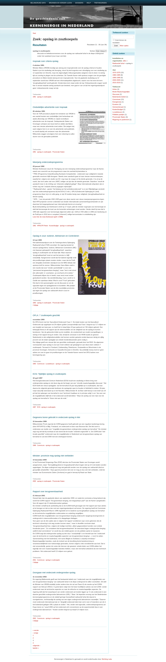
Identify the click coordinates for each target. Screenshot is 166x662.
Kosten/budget (54, 226)
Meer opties (124, 46)
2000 (34, 481)
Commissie (40, 364)
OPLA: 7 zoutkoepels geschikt (46, 315)
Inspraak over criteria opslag (45, 61)
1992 (34, 226)
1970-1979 (116, 72)
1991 (34, 97)
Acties (114, 89)
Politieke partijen (118, 114)
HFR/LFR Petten (42, 226)
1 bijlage (35, 305)
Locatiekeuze (50, 364)
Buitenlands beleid (119, 97)
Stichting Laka (107, 659)
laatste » (36, 648)
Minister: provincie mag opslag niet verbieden (53, 456)
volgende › (36, 645)
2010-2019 (116, 82)
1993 (34, 303)
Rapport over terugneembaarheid (48, 491)
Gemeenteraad (117, 107)
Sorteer (92, 51)
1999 (34, 445)
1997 (34, 407)
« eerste (36, 630)
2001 (34, 560)
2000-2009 (116, 80)
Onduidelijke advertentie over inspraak (50, 107)
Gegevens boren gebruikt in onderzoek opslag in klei (56, 417)
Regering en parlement (120, 119)
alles (124, 61)
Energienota (116, 102)
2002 (34, 618)
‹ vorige (35, 633)
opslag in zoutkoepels (44, 97)
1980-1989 (116, 75)
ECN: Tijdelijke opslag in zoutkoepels (49, 374)
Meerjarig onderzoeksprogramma (48, 162)
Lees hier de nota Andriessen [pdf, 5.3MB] (48, 217)
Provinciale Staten (58, 152)
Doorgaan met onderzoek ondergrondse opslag (54, 572)
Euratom (115, 104)
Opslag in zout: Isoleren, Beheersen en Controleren (56, 236)
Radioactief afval (118, 63)
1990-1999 (116, 77)
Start (34, 33)
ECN (38, 407)
